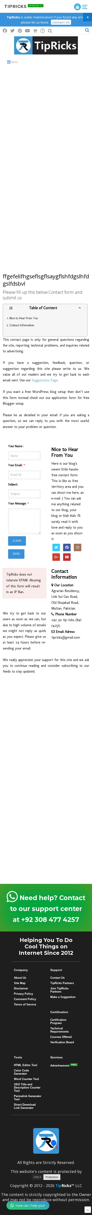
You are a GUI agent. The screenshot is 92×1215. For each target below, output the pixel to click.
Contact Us (61, 22)
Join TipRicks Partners (59, 990)
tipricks (23, 6)
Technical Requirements (59, 1030)
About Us (20, 977)
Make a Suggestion (63, 997)
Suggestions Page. (45, 380)
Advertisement (60, 1065)
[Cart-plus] (35, 30)
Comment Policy (25, 999)
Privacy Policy (23, 993)
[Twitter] (12, 30)
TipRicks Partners (62, 983)
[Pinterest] (20, 30)
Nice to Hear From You (23, 318)
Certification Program (58, 1021)
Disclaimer (21, 988)
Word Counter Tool (26, 1079)
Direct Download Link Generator (25, 1106)
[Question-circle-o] (42, 30)
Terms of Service (25, 1004)
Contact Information (21, 325)
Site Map (19, 983)
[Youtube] (27, 30)
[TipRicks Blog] (46, 52)
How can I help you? (30, 1205)
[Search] (50, 30)
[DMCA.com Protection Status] (46, 1176)
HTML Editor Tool (25, 1065)
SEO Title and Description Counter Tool (27, 1087)
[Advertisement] (46, 119)
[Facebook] (5, 30)
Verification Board (62, 1042)
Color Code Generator (21, 1072)
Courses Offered (61, 1037)
